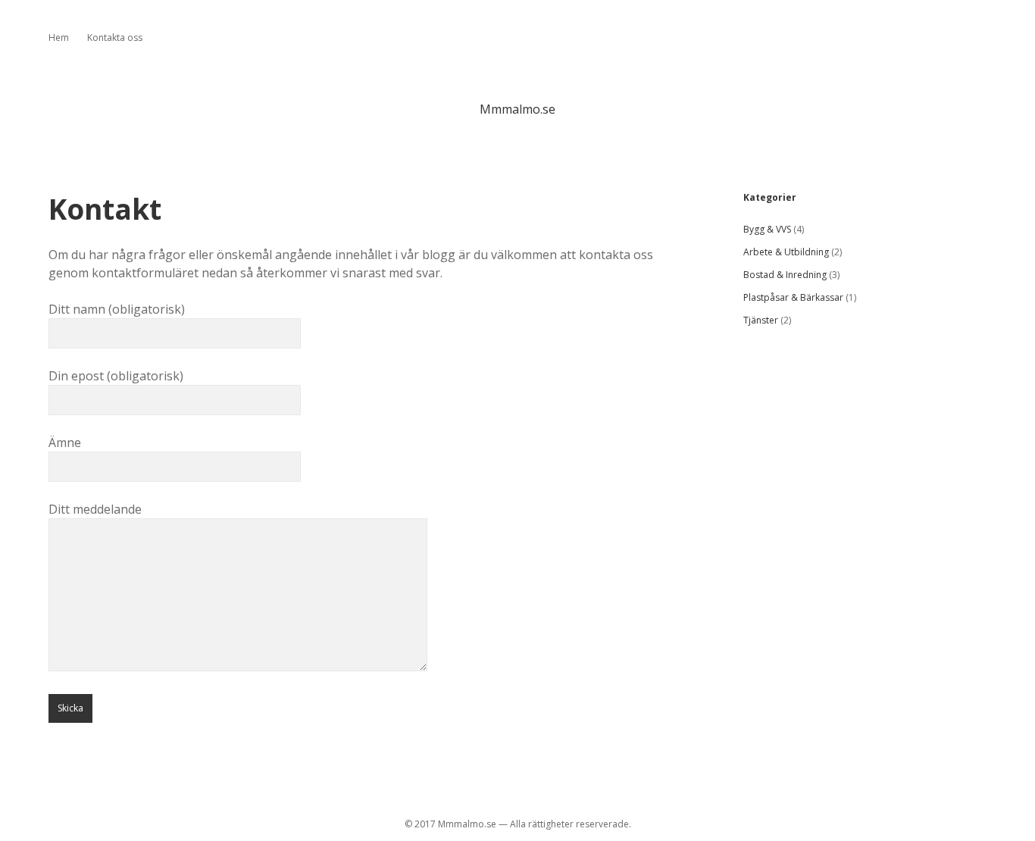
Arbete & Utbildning (786, 251)
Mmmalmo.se (517, 109)
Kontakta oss (114, 37)
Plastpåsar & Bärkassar (793, 297)
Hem (58, 37)
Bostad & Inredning (785, 274)
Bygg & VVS (767, 229)
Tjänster (760, 320)
